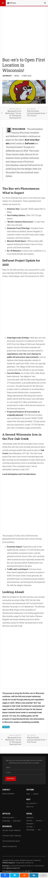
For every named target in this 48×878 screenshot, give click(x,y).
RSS (39, 830)
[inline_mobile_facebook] (5, 875)
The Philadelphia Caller (11, 841)
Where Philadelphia (9, 846)
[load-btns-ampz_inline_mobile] (43, 875)
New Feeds (17, 821)
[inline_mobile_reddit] (24, 875)
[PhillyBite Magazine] (12, 3)
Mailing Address (8, 794)
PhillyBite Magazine (8, 863)
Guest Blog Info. (8, 818)
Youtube (29, 827)
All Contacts (31, 803)
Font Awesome (7, 871)
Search (36, 794)
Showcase (6, 821)
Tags (28, 794)
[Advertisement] (24, 31)
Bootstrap (5, 866)
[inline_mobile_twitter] (14, 875)
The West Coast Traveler (11, 836)
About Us (29, 807)
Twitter (29, 821)
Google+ (39, 821)
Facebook (29, 818)
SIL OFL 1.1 (28, 871)
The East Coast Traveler (11, 830)
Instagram (30, 830)
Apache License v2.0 (13, 868)
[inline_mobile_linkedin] (33, 875)
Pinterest (29, 824)
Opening (6, 727)
